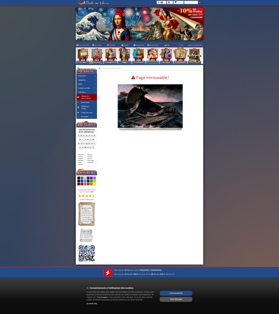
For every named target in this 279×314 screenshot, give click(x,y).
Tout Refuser (176, 299)
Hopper (80, 160)
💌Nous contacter (82, 45)
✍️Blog (166, 45)
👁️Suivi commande (195, 45)
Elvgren (80, 158)
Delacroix (81, 155)
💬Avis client (96, 45)
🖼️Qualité (124, 45)
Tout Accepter (176, 293)
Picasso (90, 156)
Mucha (90, 155)
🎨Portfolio (111, 45)
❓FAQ (181, 45)
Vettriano (91, 162)
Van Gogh (91, 160)
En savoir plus (92, 303)
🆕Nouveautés (139, 45)
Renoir (90, 158)
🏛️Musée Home (153, 45)
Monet (80, 164)
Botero (80, 156)
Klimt (80, 162)
